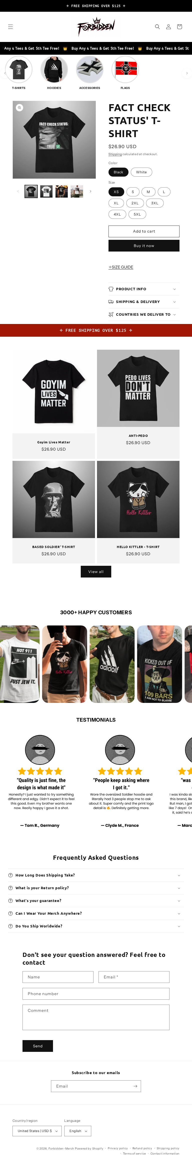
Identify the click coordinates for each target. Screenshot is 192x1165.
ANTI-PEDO (138, 435)
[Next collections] (187, 73)
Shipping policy (168, 1148)
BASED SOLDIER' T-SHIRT (53, 547)
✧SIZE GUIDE (120, 267)
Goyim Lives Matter (53, 442)
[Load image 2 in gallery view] (46, 191)
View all (96, 571)
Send (38, 1046)
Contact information (165, 1153)
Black (118, 172)
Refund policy (142, 1148)
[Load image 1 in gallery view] (31, 191)
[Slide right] (90, 191)
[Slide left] (18, 191)
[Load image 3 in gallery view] (61, 191)
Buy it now (144, 245)
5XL (137, 214)
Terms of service (134, 1153)
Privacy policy (118, 1148)
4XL (117, 214)
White (141, 172)
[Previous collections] (5, 73)
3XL (154, 203)
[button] (10, 26)
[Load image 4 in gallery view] (76, 191)
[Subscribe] (135, 1086)
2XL (135, 203)
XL (116, 203)
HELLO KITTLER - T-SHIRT (138, 547)
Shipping (115, 154)
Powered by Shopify (89, 1148)
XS (116, 192)
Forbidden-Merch (61, 1148)
